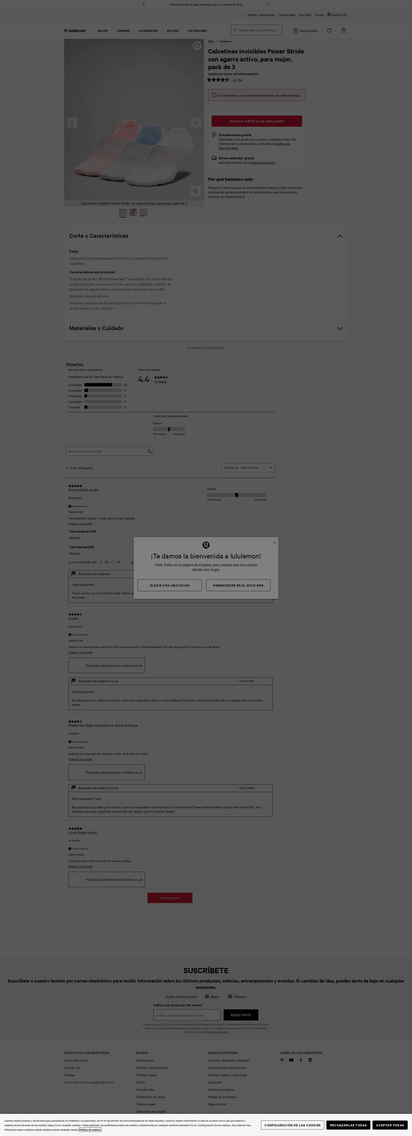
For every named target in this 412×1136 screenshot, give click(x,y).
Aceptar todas (390, 1125)
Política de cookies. (90, 1129)
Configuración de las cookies (293, 1125)
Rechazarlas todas (348, 1125)
